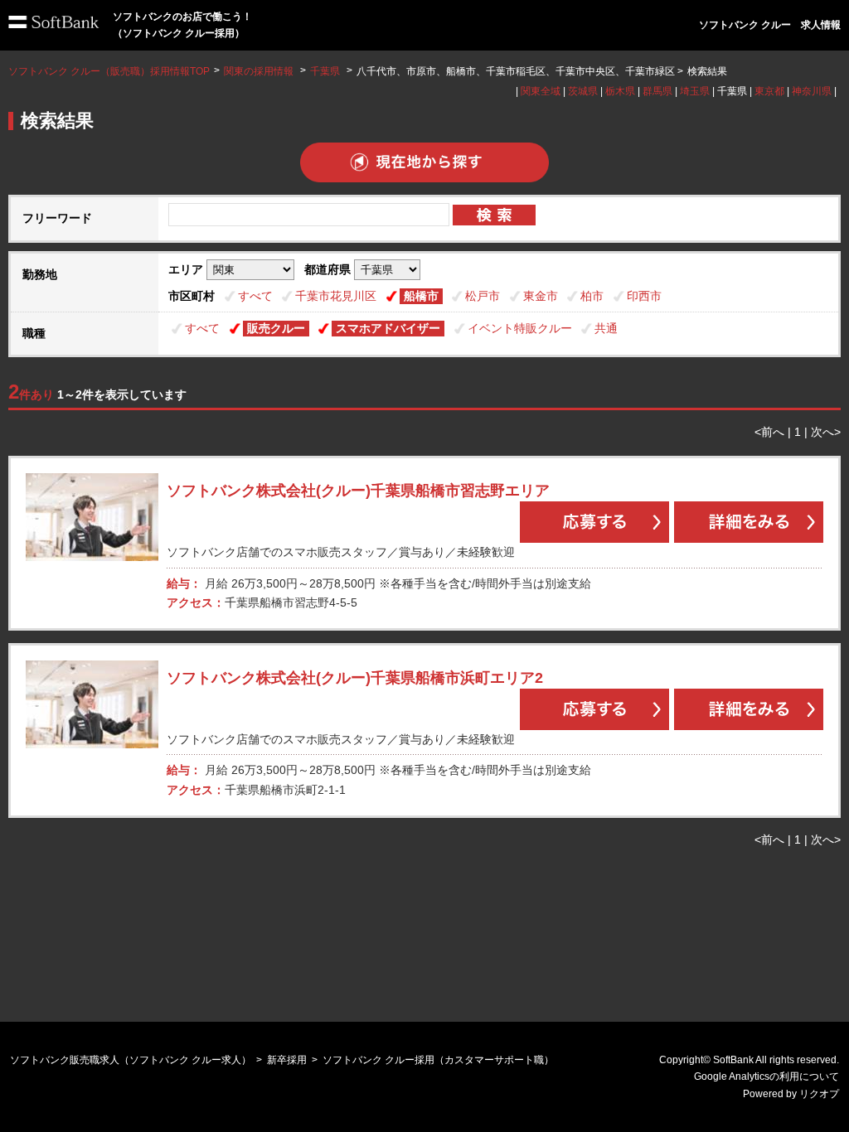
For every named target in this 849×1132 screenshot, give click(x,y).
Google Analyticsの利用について (766, 1076)
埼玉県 (695, 91)
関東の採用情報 (260, 71)
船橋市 (421, 295)
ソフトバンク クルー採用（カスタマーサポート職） (438, 1060)
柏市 (592, 295)
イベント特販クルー (520, 328)
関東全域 (540, 91)
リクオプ (819, 1094)
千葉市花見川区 (335, 295)
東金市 (540, 295)
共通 (606, 328)
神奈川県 (812, 91)
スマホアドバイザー (388, 328)
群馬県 (657, 91)
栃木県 (620, 91)
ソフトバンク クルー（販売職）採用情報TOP (109, 71)
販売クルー (276, 328)
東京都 (769, 91)
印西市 (644, 295)
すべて (255, 295)
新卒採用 (287, 1060)
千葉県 (325, 71)
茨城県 (583, 91)
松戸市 (482, 295)
